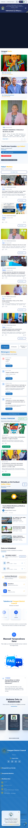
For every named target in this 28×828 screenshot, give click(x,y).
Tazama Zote (22, 550)
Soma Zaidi (6, 133)
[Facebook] (8, 755)
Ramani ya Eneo (23, 816)
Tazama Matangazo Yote (14, 408)
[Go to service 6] (16, 732)
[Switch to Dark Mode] (17, 2)
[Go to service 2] (11, 732)
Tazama (9, 360)
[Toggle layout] (19, 812)
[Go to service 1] (8, 732)
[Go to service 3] (12, 732)
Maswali (3, 1)
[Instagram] (12, 755)
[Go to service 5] (15, 732)
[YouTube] (15, 755)
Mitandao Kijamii (11, 1)
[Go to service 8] (19, 732)
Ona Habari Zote (14, 166)
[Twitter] (19, 755)
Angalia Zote (21, 413)
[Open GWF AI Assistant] (24, 824)
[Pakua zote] (22, 557)
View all (25, 479)
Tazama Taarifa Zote (8, 146)
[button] (14, 678)
